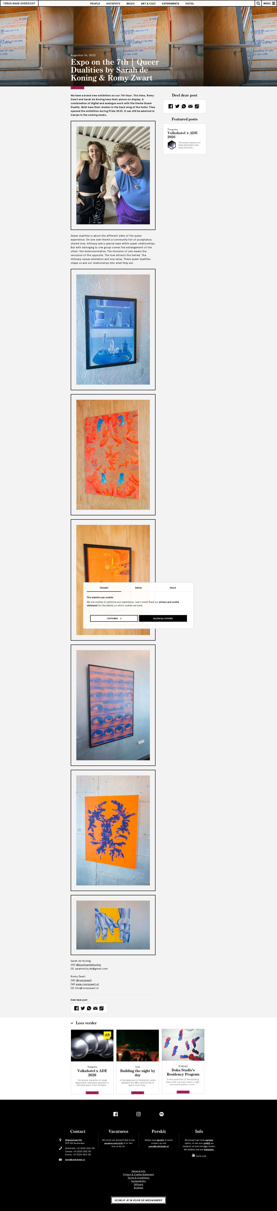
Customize (112, 618)
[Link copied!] (101, 1008)
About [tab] (173, 587)
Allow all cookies (163, 618)
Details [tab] (138, 587)
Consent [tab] (104, 587)
